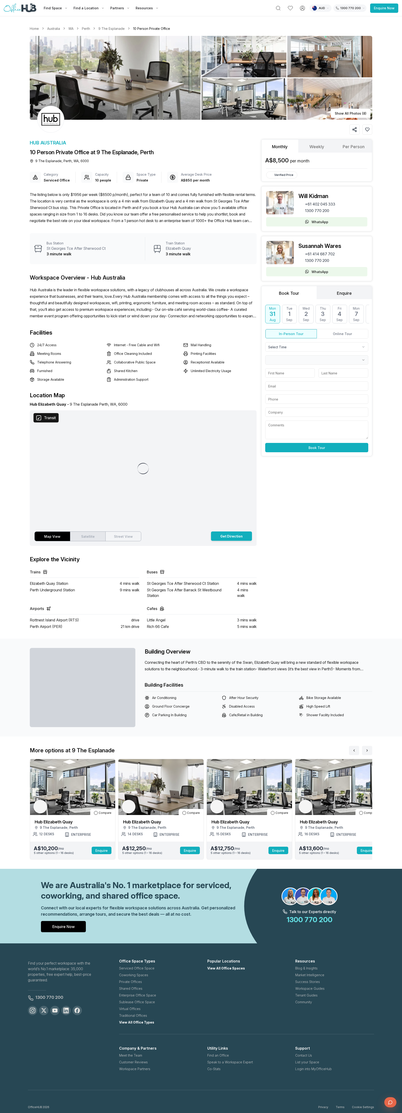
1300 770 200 (317, 210)
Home (34, 29)
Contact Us (303, 1055)
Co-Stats (214, 1069)
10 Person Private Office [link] (151, 29)
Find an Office (218, 1055)
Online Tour (342, 334)
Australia (53, 29)
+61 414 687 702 (320, 254)
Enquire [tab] (344, 293)
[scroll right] (367, 750)
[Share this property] (354, 129)
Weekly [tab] (316, 146)
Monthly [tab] (280, 146)
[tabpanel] (316, 160)
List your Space (307, 1062)
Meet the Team (130, 1055)
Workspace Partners (134, 1069)
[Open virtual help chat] (390, 1102)
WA (71, 29)
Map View (52, 536)
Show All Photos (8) (350, 113)
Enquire (101, 851)
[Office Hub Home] (20, 8)
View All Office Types (136, 1022)
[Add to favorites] (367, 129)
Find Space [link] (53, 8)
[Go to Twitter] (43, 1010)
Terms (340, 1107)
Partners (117, 8)
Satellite (88, 536)
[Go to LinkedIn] (66, 1010)
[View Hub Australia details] (50, 119)
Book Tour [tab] (289, 293)
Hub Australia (48, 143)
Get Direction (231, 536)
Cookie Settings (363, 1107)
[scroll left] (354, 750)
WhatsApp (320, 222)
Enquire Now (384, 8)
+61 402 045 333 (320, 204)
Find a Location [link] (86, 8)
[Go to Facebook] (77, 1010)
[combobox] (316, 347)
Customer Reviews (133, 1062)
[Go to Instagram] (32, 1010)
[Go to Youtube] (55, 1010)
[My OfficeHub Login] (302, 8)
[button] (201, 78)
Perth (86, 29)
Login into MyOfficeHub (313, 1069)
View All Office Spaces (226, 968)
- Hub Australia (106, 277)
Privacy (323, 1107)
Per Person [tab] (354, 146)
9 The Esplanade (111, 29)
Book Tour (316, 448)
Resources (144, 8)
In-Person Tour (291, 334)
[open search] (278, 8)
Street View (123, 536)
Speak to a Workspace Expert (230, 1062)
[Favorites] (290, 8)
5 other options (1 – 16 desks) (54, 853)
